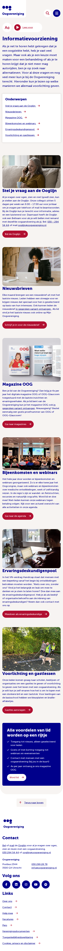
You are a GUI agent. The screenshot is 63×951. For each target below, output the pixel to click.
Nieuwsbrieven (13, 111)
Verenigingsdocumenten (16, 931)
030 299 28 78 (39, 864)
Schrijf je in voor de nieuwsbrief (22, 324)
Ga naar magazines (16, 424)
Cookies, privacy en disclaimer (18, 943)
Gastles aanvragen (15, 710)
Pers (4, 925)
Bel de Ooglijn (13, 234)
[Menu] (57, 13)
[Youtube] (36, 884)
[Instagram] (26, 884)
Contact (7, 907)
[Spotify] (46, 884)
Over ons (7, 901)
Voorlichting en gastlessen (20, 135)
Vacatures (7, 919)
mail (12, 845)
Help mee (7, 913)
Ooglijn (22, 845)
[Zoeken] (48, 13)
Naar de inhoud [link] (30, 13)
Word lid (14, 777)
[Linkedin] (16, 884)
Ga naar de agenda (16, 516)
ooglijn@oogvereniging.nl (32, 225)
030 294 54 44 (10, 852)
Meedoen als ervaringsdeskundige (23, 614)
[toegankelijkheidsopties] (7, 27)
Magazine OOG (14, 117)
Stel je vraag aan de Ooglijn (20, 105)
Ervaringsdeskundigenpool (20, 129)
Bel (4, 845)
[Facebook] (6, 884)
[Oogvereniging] (13, 823)
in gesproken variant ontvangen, (33, 309)
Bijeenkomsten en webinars (20, 123)
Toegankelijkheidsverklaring (17, 937)
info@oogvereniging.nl (44, 867)
